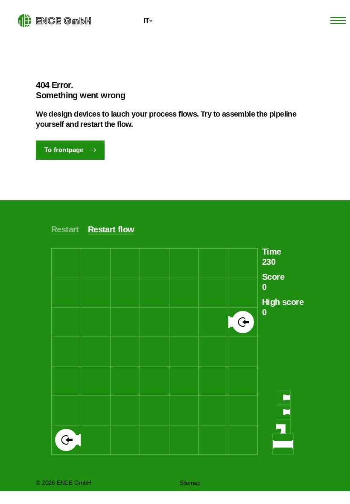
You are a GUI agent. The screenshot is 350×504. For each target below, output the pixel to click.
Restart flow (111, 229)
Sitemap (190, 482)
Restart (65, 229)
